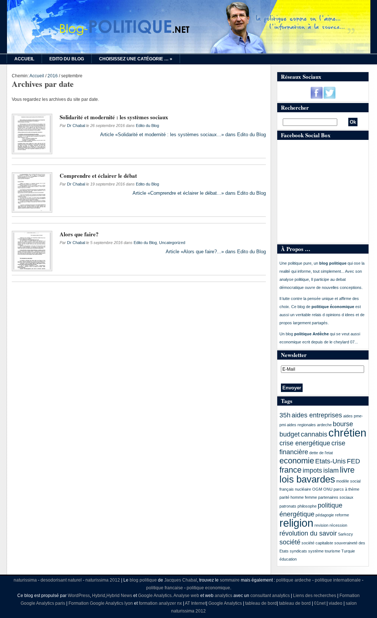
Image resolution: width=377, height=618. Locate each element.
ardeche (324, 425)
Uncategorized (172, 242)
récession (338, 525)
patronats (287, 506)
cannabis (314, 434)
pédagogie (325, 515)
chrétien (347, 433)
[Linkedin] (320, 122)
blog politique (143, 580)
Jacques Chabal (180, 580)
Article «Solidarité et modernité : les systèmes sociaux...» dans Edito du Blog (183, 134)
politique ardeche (293, 580)
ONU (327, 489)
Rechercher (295, 107)
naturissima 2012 (102, 580)
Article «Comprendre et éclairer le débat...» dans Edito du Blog (199, 193)
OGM (317, 489)
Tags (286, 401)
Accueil (24, 58)
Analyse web (186, 595)
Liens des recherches (314, 595)
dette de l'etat (321, 453)
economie (296, 460)
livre (347, 469)
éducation (288, 559)
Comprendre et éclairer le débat (98, 176)
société (289, 542)
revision (321, 525)
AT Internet (195, 603)
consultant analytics (270, 595)
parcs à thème (346, 489)
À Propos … (295, 249)
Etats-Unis (330, 461)
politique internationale (338, 580)
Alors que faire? (79, 234)
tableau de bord (261, 603)
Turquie (348, 551)
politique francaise (164, 587)
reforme (342, 515)
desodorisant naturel (61, 580)
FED (353, 461)
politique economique (208, 587)
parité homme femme (298, 497)
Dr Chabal (76, 125)
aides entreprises (317, 415)
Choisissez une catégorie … (135, 58)
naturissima (25, 580)
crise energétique (304, 443)
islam (331, 470)
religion (296, 523)
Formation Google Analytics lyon (100, 603)
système (316, 551)
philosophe (307, 506)
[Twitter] (329, 97)
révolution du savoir (308, 533)
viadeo (335, 603)
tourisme (332, 551)
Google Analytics (155, 595)
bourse (343, 424)
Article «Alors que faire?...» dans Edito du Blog (216, 251)
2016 (52, 75)
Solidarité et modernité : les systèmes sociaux (114, 117)
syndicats (298, 551)
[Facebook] (317, 97)
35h (284, 415)
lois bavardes (307, 479)
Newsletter (294, 355)
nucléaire (303, 489)
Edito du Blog (66, 58)
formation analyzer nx (160, 603)
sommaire (230, 580)
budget (289, 434)
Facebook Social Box (306, 135)
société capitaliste (317, 543)
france (290, 469)
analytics (223, 595)
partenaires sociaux (335, 497)
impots (312, 470)
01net (319, 603)
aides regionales (301, 425)
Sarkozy (345, 534)
